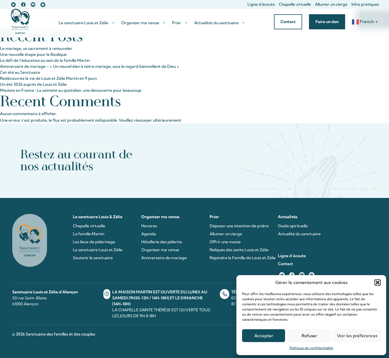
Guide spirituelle (293, 225)
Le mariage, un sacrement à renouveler (36, 48)
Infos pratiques (365, 4)
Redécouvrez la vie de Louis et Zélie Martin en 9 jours (48, 78)
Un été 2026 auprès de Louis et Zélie (33, 84)
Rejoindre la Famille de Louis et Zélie (243, 257)
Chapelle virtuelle (295, 4)
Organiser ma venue (140, 23)
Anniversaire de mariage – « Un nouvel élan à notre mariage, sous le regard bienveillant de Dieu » (89, 66)
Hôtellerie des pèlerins (161, 241)
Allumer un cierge (331, 4)
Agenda (148, 233)
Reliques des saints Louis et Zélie (239, 249)
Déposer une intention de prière (239, 225)
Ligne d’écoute (292, 255)
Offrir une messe (225, 241)
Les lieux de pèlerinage (94, 241)
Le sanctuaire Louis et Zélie (83, 23)
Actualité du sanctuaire (299, 233)
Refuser (309, 335)
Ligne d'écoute (261, 4)
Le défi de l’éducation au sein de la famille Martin (45, 60)
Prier (176, 23)
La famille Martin (88, 233)
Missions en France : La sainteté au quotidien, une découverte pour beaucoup (70, 90)
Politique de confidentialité (311, 348)
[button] (377, 282)
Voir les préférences (357, 335)
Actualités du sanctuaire (216, 23)
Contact (285, 263)
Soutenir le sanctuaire (93, 257)
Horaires (149, 225)
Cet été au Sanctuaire (20, 72)
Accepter (263, 335)
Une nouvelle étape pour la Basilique (33, 54)
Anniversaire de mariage (164, 257)
